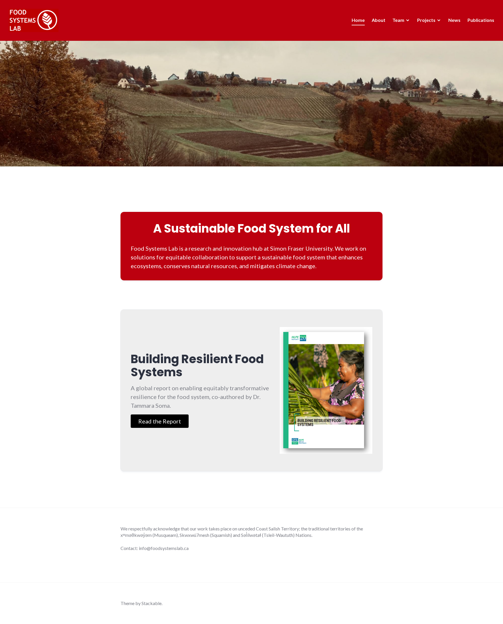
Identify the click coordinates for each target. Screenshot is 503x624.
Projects (426, 20)
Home (358, 20)
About (378, 20)
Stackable (151, 603)
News (454, 20)
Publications (480, 20)
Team (398, 20)
